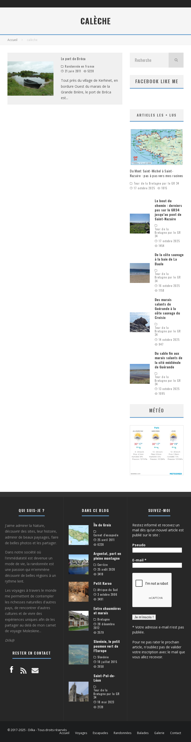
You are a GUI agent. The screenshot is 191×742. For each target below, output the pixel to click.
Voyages (81, 733)
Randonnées (122, 733)
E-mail (139, 560)
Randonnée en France (79, 66)
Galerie (159, 733)
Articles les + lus (157, 114)
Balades (142, 733)
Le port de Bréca (73, 58)
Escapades (100, 733)
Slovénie (103, 657)
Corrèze (102, 564)
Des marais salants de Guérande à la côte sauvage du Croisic (167, 308)
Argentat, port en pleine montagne (107, 555)
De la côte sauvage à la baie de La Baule (169, 259)
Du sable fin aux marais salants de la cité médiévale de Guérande (168, 360)
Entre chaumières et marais (107, 610)
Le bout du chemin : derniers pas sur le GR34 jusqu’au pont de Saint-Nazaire (168, 209)
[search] (176, 60)
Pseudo (138, 545)
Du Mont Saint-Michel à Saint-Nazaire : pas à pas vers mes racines (156, 173)
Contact (175, 733)
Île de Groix (102, 524)
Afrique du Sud (107, 589)
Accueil (64, 733)
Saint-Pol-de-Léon (104, 678)
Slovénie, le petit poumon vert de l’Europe (107, 646)
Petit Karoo (103, 583)
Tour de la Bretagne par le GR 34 (156, 183)
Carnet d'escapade (106, 535)
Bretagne (103, 619)
